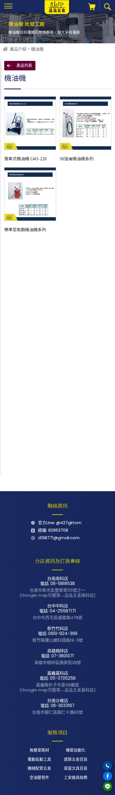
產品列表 (24, 65)
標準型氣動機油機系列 (25, 229)
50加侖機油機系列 (77, 158)
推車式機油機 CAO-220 (25, 158)
